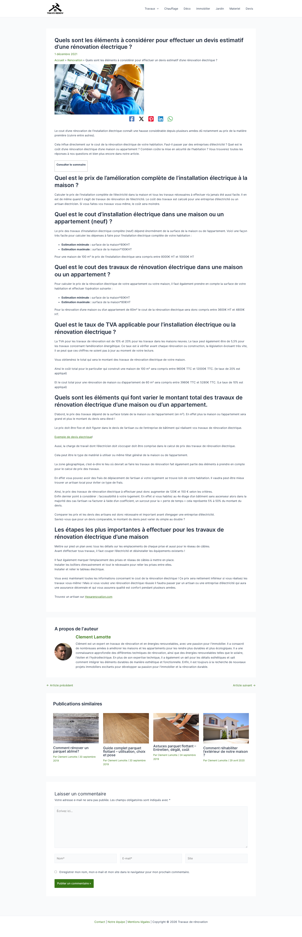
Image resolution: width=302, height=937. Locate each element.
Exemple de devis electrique (73, 437)
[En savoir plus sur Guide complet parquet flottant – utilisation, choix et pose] (126, 728)
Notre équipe (116, 922)
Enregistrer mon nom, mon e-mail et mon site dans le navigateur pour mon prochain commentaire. (124, 872)
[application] (157, 9)
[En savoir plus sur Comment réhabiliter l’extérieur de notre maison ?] (226, 728)
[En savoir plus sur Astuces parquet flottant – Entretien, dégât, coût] (176, 727)
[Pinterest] (151, 119)
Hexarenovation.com (98, 596)
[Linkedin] (160, 119)
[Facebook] (131, 119)
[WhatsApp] (170, 119)
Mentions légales (139, 922)
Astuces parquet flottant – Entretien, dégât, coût (174, 748)
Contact (99, 922)
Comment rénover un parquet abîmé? (71, 749)
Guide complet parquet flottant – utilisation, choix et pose (124, 751)
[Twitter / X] (141, 119)
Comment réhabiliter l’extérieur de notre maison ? (225, 751)
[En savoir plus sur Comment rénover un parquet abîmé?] (76, 728)
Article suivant (244, 685)
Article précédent (59, 685)
